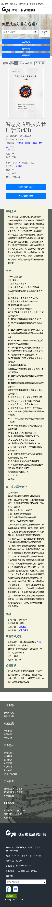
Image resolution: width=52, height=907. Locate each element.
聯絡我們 (39, 4)
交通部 (19, 166)
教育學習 (8, 763)
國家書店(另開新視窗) (13, 789)
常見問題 (8, 810)
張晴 (12, 147)
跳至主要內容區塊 (7, 1)
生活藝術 (8, 756)
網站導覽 (4, 4)
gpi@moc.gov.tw (23, 866)
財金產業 (8, 770)
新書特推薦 (9, 716)
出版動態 (9, 705)
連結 (39, 642)
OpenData (20, 810)
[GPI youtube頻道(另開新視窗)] (16, 889)
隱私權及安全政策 (26, 4)
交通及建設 (23, 630)
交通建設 (22, 627)
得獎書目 (20, 814)
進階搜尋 (45, 33)
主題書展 (8, 734)
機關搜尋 (26, 55)
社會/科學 (8, 767)
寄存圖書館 (9, 796)
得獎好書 (8, 731)
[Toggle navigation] (46, 9)
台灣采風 (8, 753)
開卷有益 (9, 745)
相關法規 (8, 814)
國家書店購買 (26, 187)
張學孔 (28, 143)
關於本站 (13, 4)
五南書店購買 (26, 196)
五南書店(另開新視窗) (13, 792)
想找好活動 (9, 713)
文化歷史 (8, 760)
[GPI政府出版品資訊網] (18, 9)
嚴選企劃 (9, 723)
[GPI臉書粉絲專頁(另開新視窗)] (9, 889)
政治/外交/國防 (10, 774)
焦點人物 (8, 738)
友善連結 (8, 818)
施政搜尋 (26, 49)
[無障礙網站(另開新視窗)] (11, 895)
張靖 (35, 143)
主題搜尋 (26, 42)
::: (6, 829)
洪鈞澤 (20, 143)
